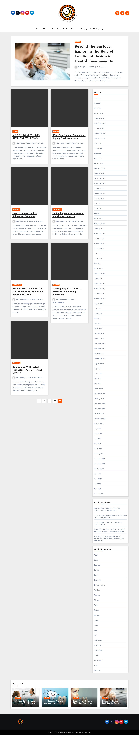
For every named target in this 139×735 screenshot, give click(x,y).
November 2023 (100, 183)
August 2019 (98, 424)
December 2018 (99, 459)
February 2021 (99, 334)
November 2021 (99, 288)
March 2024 (98, 163)
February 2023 (99, 223)
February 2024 (99, 168)
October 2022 (99, 238)
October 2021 (99, 293)
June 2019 (98, 434)
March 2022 (98, 268)
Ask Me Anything (96, 29)
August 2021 (98, 304)
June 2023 (98, 208)
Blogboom (75, 732)
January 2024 (99, 173)
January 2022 (99, 278)
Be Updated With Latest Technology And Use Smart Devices (27, 370)
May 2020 (97, 379)
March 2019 (98, 449)
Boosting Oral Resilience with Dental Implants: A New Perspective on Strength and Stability (109, 539)
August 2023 (99, 198)
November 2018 (99, 464)
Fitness (96, 600)
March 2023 (98, 218)
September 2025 (100, 133)
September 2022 (100, 243)
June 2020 (98, 374)
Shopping (83, 29)
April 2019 (97, 444)
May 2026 (97, 103)
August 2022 (99, 248)
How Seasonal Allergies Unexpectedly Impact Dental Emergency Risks (54, 703)
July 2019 (97, 429)
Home (38, 29)
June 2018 (98, 479)
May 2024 (97, 153)
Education (97, 580)
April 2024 (98, 158)
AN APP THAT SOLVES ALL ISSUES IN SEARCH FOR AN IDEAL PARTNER (27, 292)
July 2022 (97, 253)
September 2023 (100, 193)
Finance (46, 29)
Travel (15, 131)
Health (65, 29)
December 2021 (99, 283)
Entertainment (99, 585)
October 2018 (99, 469)
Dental (77, 42)
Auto (96, 555)
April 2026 (98, 108)
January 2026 (99, 118)
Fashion (56, 131)
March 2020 (98, 389)
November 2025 (100, 123)
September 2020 (100, 359)
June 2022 (98, 258)
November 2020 (100, 349)
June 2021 (98, 314)
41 (55, 401)
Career (96, 570)
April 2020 (98, 384)
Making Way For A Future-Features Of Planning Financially (66, 292)
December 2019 (99, 404)
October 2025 (99, 128)
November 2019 (99, 409)
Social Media (98, 650)
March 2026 (98, 113)
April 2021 (97, 324)
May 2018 (97, 484)
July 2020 (97, 369)
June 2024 (98, 148)
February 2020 (99, 394)
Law (95, 630)
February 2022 (99, 273)
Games (96, 610)
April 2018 (97, 489)
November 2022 (100, 233)
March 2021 (98, 329)
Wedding (97, 670)
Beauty (96, 560)
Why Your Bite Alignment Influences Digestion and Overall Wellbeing (25, 703)
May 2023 (97, 213)
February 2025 (99, 138)
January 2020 (99, 399)
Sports (96, 655)
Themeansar (85, 732)
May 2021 (97, 319)
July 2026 (97, 98)
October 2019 (99, 414)
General (97, 615)
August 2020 (99, 364)
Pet (95, 635)
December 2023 (100, 178)
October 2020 (99, 354)
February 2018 (99, 494)
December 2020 (100, 344)
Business (74, 29)
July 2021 (97, 309)
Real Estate (98, 640)
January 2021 (99, 339)
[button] (125, 62)
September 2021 (100, 299)
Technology (56, 29)
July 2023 (97, 203)
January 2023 (99, 228)
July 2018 (97, 474)
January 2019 (99, 454)
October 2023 (99, 188)
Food (96, 605)
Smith (80, 67)
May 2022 (97, 263)
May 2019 (97, 439)
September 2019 (100, 419)
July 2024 (97, 143)
